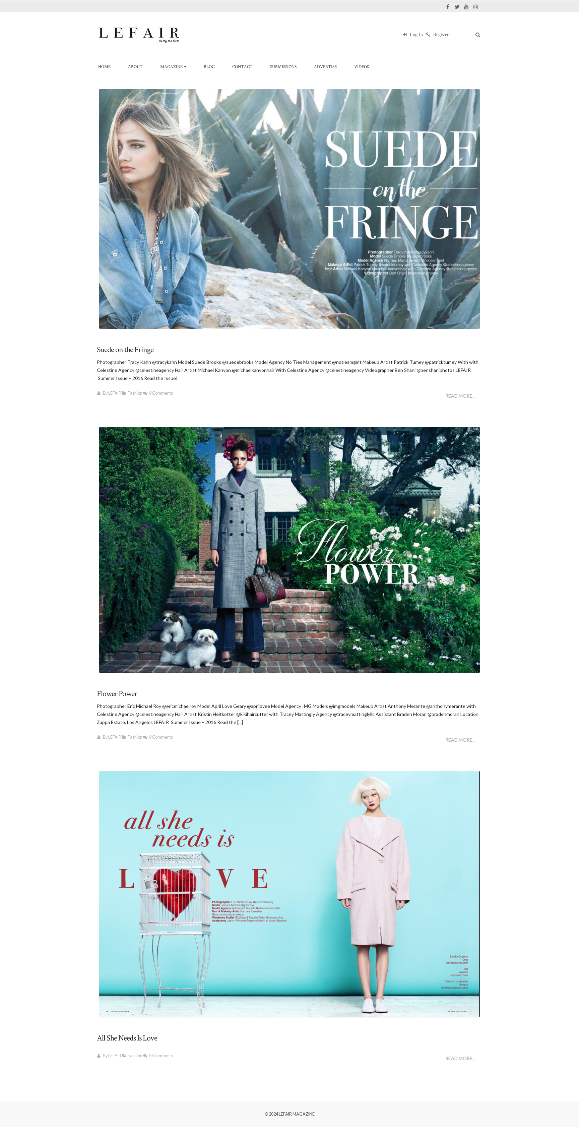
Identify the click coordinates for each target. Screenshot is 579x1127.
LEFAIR (114, 393)
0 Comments (161, 393)
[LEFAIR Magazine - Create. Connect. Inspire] (139, 35)
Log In (415, 34)
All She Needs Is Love (127, 1038)
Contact (242, 66)
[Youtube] (466, 6)
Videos (361, 66)
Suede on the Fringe (125, 349)
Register (440, 34)
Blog (209, 66)
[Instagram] (475, 6)
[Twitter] (457, 6)
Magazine (171, 66)
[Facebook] (447, 6)
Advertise (325, 66)
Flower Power (117, 693)
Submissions (283, 66)
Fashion (135, 393)
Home (104, 66)
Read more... (460, 396)
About (135, 66)
